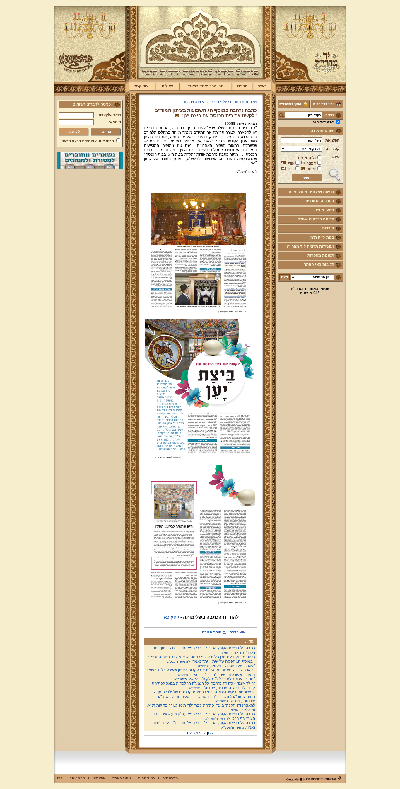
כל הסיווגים (307, 158)
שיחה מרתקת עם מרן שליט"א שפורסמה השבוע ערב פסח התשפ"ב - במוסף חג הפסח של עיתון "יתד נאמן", (201, 659)
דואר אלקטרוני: (108, 115)
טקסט (311, 169)
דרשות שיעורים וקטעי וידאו (311, 192)
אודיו (290, 163)
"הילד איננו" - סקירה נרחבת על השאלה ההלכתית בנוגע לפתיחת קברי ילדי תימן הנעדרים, (203, 685)
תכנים (242, 86)
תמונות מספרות (320, 255)
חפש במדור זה (323, 122)
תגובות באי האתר (319, 264)
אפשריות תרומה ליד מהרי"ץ (310, 246)
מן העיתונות (192, 101)
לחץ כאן (170, 617)
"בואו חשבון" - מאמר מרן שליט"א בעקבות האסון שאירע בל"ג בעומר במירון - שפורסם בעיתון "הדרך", (200, 672)
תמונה (311, 163)
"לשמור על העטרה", (226, 666)
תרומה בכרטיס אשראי (315, 219)
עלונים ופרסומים (215, 101)
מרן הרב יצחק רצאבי (205, 86)
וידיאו (290, 169)
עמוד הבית (249, 101)
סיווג (336, 156)
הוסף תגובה (211, 632)
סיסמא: (115, 122)
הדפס (234, 632)
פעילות (167, 86)
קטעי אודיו (325, 210)
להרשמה (73, 131)
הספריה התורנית (319, 201)
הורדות (328, 228)
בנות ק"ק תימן (321, 237)
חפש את (332, 140)
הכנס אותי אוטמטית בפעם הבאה (87, 141)
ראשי (262, 86)
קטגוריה (333, 149)
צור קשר (141, 86)
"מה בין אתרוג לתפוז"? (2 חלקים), (214, 679)
